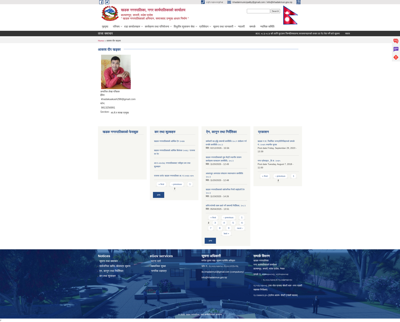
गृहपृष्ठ (105, 26)
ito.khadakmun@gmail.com (216, 271)
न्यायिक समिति (267, 26)
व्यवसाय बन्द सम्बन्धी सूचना (347, 33)
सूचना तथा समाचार (108, 261)
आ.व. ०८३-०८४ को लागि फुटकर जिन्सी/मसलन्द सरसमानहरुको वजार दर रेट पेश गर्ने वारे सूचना (288, 33)
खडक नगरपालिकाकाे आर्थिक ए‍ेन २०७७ (169, 141)
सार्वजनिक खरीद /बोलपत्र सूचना (114, 266)
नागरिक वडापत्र (159, 270)
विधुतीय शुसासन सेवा (184, 26)
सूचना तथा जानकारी (223, 26)
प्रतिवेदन (203, 26)
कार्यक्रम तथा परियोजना (157, 26)
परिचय (116, 26)
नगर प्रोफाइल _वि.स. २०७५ (269, 160)
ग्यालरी (241, 26)
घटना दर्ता (156, 261)
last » (226, 233)
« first (161, 184)
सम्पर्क (252, 26)
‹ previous (177, 184)
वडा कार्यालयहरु (132, 26)
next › (240, 228)
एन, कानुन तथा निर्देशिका (111, 270)
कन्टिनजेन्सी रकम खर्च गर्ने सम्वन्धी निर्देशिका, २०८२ (226, 205)
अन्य (158, 195)
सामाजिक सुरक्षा (158, 266)
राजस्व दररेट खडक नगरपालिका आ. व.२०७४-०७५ (174, 175)
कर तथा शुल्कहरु (107, 275)
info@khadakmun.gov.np (214, 277)
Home (101, 40)
